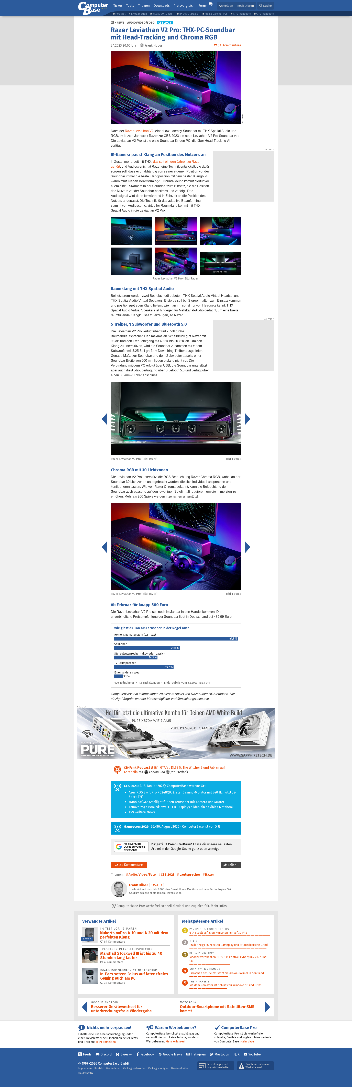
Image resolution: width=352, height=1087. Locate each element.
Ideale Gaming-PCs (216, 13)
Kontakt (99, 1068)
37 (114, 982)
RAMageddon (139, 13)
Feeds (87, 1054)
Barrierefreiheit (180, 1068)
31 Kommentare (130, 865)
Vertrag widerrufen (134, 1068)
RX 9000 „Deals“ (189, 13)
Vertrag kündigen (158, 1068)
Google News (172, 1054)
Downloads (162, 6)
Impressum (85, 1068)
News (120, 22)
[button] (265, 6)
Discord (106, 1054)
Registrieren (245, 6)
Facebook (147, 1054)
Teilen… (233, 865)
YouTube (254, 1054)
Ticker (117, 6)
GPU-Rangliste (242, 13)
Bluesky (126, 1054)
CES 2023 (164, 22)
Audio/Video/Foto (141, 22)
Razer (209, 874)
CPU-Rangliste (265, 13)
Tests (130, 6)
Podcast (120, 13)
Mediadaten (113, 1068)
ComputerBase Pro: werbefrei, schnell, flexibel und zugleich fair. (172, 906)
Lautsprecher (189, 874)
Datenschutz (85, 1072)
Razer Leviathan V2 (139, 131)
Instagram (198, 1054)
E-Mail (154, 885)
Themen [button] (144, 6)
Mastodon (221, 1054)
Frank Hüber (138, 885)
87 (114, 941)
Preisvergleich (184, 6)
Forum (203, 6)
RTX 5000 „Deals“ (163, 13)
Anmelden (226, 6)
